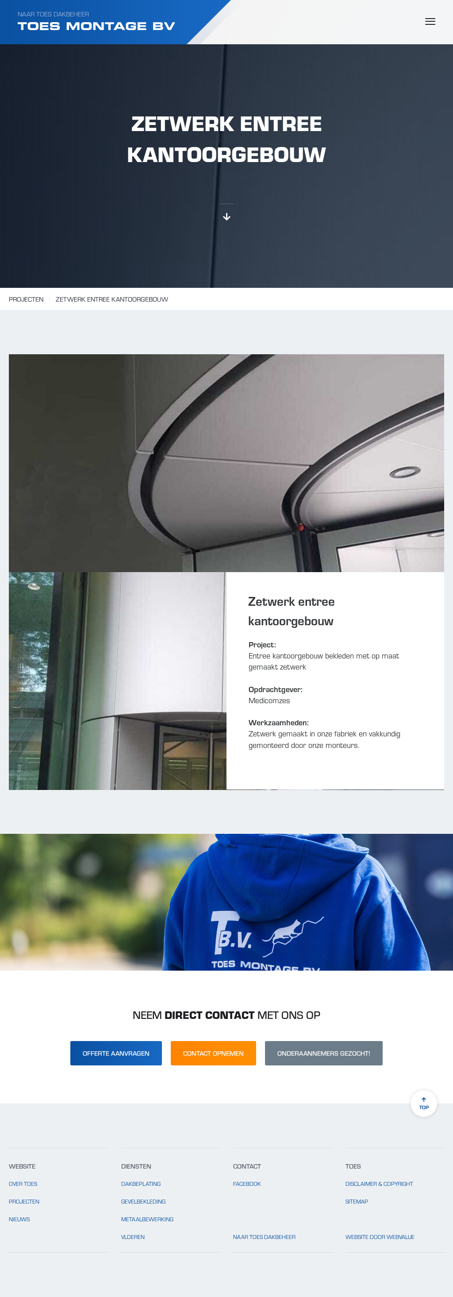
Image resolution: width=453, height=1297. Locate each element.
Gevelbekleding (143, 1201)
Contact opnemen (213, 1053)
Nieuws (19, 1219)
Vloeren (133, 1237)
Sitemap (357, 1201)
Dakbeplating (141, 1184)
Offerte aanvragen (116, 1053)
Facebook (247, 1184)
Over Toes (23, 1184)
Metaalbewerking (147, 1219)
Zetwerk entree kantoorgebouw (112, 298)
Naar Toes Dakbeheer (53, 13)
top (424, 1107)
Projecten (26, 298)
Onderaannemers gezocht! (323, 1053)
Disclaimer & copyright (379, 1184)
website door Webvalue (380, 1237)
